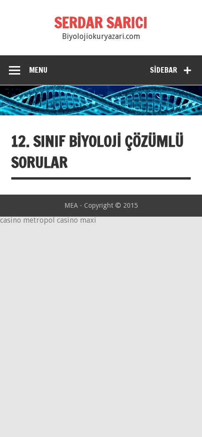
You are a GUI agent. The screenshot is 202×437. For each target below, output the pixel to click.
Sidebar (163, 70)
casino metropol (27, 220)
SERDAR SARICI (101, 22)
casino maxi (76, 220)
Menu (38, 70)
